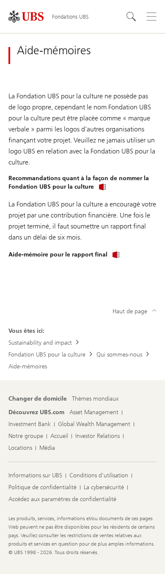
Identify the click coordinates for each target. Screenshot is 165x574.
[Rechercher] (131, 16)
